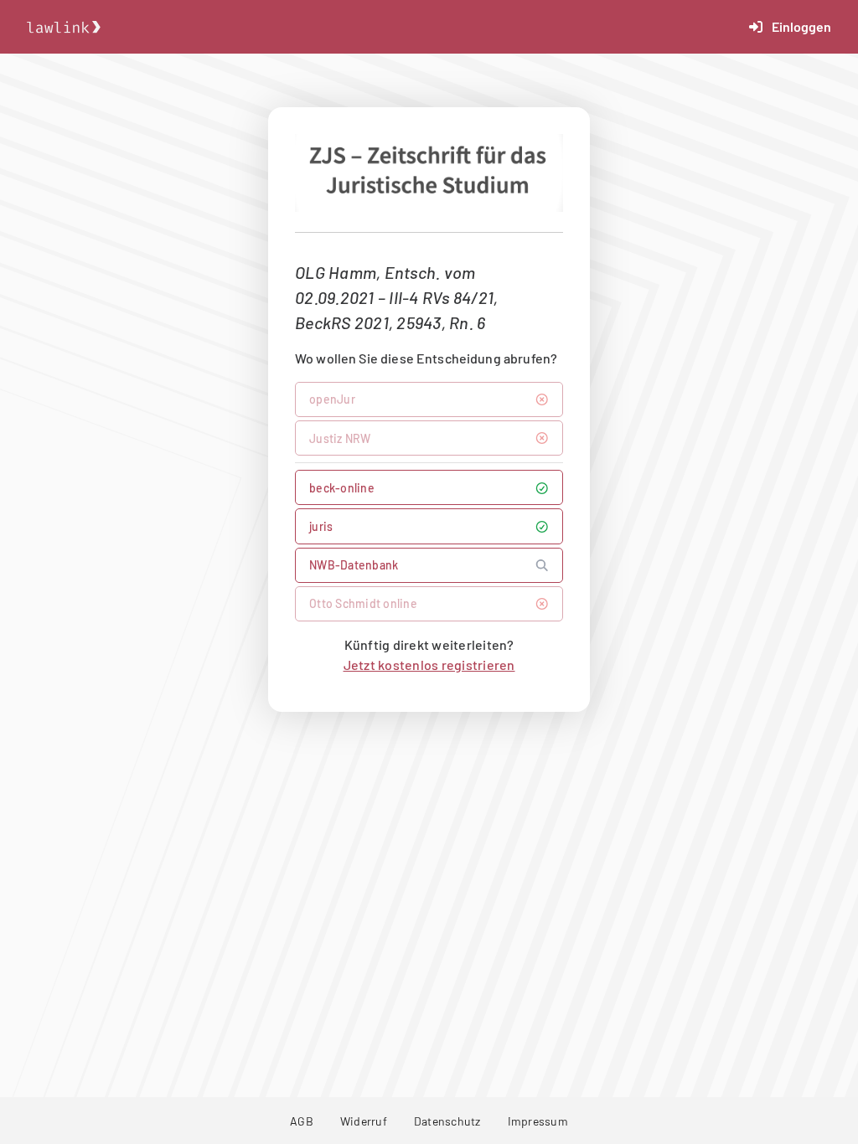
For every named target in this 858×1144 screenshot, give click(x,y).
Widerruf (363, 1121)
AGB (301, 1121)
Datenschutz (447, 1121)
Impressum (538, 1121)
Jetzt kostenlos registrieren (429, 664)
